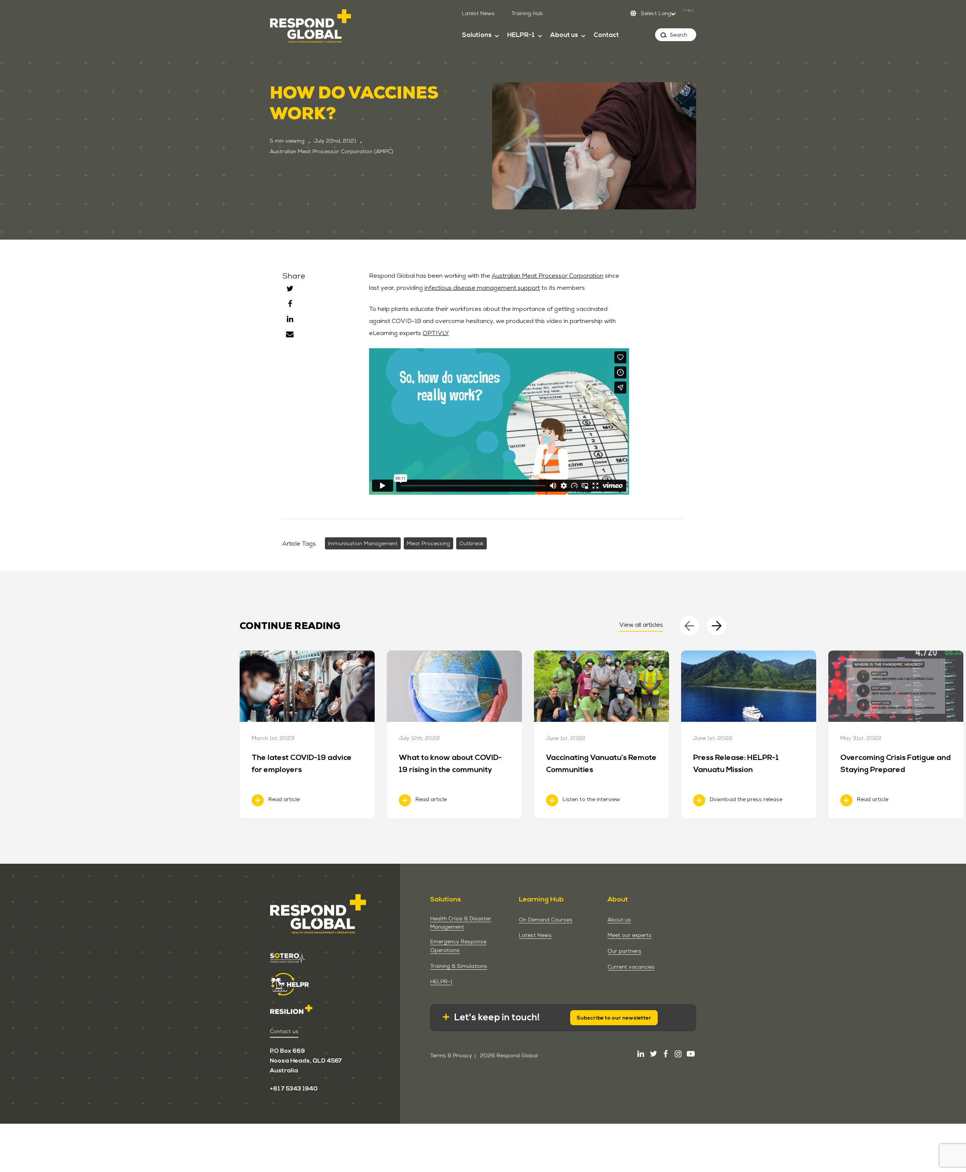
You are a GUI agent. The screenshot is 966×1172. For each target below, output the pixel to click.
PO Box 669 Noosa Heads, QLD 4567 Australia (306, 1060)
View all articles (641, 625)
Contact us (284, 1031)
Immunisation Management (363, 543)
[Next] (716, 625)
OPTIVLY (436, 333)
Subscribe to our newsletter (614, 1018)
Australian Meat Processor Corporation (547, 276)
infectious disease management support (482, 288)
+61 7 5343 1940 (294, 1088)
